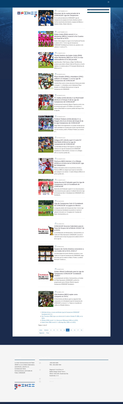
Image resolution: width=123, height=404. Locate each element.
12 (61, 330)
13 (64, 330)
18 (81, 330)
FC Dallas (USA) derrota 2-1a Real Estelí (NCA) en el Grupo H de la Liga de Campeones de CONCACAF (69, 100)
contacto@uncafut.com (56, 378)
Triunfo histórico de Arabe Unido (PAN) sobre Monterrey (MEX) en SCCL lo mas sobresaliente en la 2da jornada (68, 57)
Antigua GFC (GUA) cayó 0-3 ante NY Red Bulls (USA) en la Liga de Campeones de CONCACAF (67, 142)
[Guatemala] (26, 385)
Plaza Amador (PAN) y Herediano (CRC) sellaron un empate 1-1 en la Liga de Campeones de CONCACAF (68, 79)
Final (47, 333)
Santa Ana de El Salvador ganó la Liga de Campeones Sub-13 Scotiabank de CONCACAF (69, 184)
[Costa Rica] (19, 385)
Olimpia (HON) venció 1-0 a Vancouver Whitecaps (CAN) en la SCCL (60, 320)
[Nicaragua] (33, 385)
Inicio (25, 11)
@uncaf (52, 381)
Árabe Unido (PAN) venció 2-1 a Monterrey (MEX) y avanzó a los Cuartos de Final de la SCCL (68, 36)
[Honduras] (29, 385)
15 (71, 330)
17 (78, 330)
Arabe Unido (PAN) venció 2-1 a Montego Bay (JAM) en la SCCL (59, 322)
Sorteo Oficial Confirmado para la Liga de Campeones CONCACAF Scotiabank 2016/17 (69, 273)
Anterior (46, 330)
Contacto (27, 14)
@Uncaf (33, 11)
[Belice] (16, 385)
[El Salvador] (23, 385)
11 (57, 330)
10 (54, 330)
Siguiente (41, 333)
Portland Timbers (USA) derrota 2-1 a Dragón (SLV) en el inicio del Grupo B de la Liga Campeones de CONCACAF (68, 121)
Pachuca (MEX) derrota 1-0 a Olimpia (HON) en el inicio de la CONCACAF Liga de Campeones (69, 163)
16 (74, 330)
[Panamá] (16, 388)
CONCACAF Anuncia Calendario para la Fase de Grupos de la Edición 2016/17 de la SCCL (69, 228)
